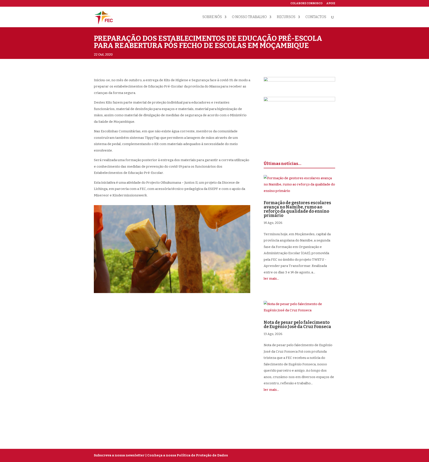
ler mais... (271, 279)
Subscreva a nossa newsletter (119, 455)
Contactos (315, 17)
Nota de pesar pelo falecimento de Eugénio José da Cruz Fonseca (297, 324)
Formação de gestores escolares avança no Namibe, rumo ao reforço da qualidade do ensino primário (297, 209)
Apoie (330, 3)
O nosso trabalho (249, 17)
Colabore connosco (306, 3)
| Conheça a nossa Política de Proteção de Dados (186, 455)
